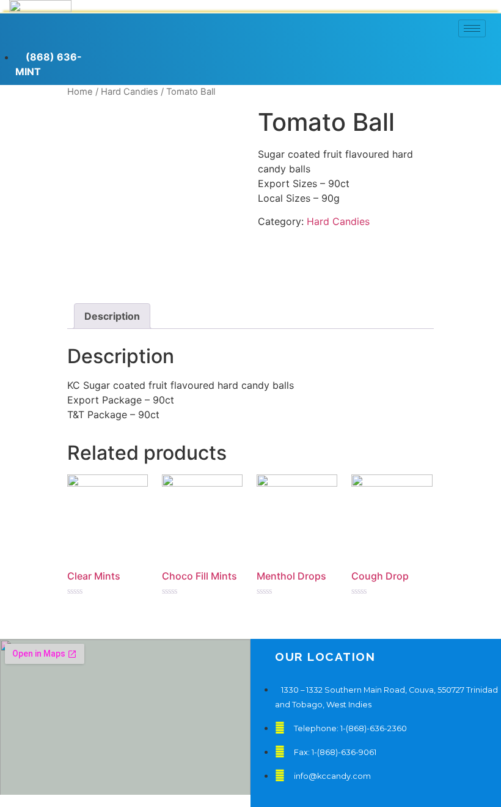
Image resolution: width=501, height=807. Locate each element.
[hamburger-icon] (472, 28)
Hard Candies (338, 221)
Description (112, 316)
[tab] (112, 316)
